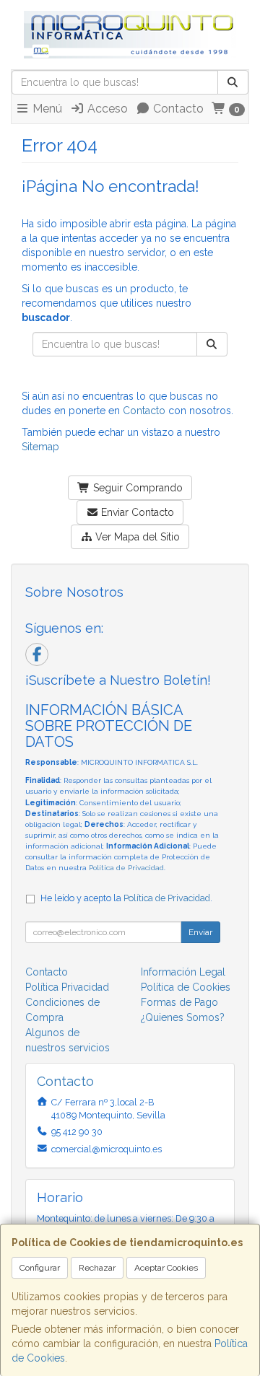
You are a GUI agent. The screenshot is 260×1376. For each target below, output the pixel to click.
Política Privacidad (67, 987)
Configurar (40, 1268)
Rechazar (97, 1268)
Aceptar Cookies (166, 1268)
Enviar (200, 932)
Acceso (106, 108)
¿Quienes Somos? (183, 1017)
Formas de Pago (179, 1002)
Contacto (177, 108)
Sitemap (40, 446)
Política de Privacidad (126, 868)
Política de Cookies (185, 987)
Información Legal (183, 972)
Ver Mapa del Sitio (136, 537)
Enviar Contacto (136, 512)
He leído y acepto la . (126, 898)
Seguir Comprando (136, 488)
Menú (46, 108)
